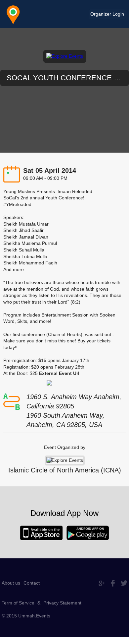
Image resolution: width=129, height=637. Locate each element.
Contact (31, 583)
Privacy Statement (62, 602)
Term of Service (18, 602)
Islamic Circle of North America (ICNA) (64, 470)
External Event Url (59, 373)
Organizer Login (107, 14)
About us (11, 583)
